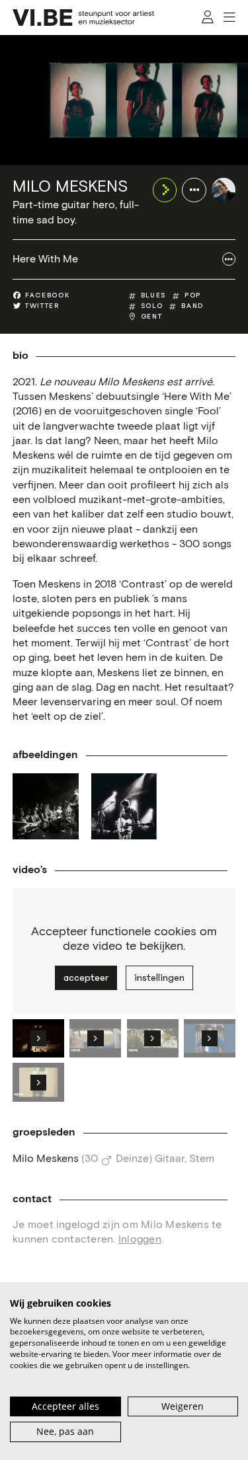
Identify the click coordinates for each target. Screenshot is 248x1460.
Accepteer (85, 977)
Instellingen (159, 977)
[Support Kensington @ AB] (46, 806)
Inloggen (139, 1239)
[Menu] (229, 18)
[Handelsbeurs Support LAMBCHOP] (124, 806)
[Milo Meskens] (223, 190)
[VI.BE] (83, 17)
